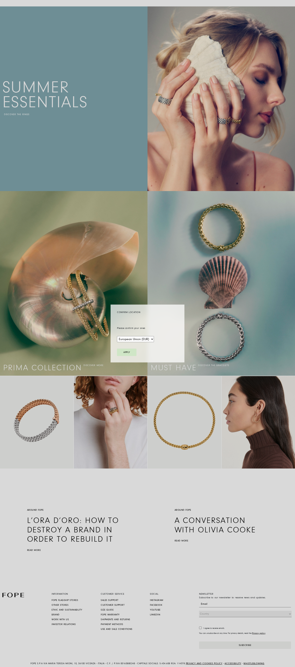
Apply (126, 352)
